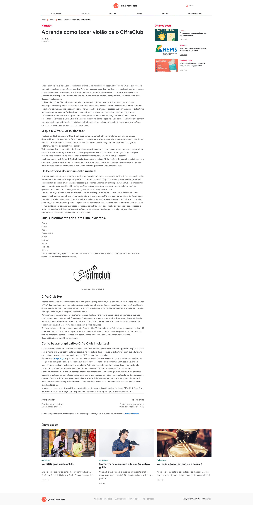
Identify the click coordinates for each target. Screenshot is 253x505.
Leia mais (183, 40)
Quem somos (120, 499)
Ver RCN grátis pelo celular (58, 464)
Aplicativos (46, 460)
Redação (47, 39)
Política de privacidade (103, 499)
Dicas (182, 30)
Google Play (58, 358)
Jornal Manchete (131, 413)
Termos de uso (134, 499)
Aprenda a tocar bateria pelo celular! (179, 464)
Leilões (165, 13)
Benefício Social (186, 61)
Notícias (139, 13)
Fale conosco (148, 499)
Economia (85, 13)
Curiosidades (56, 13)
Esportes (112, 13)
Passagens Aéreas (195, 13)
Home (44, 20)
